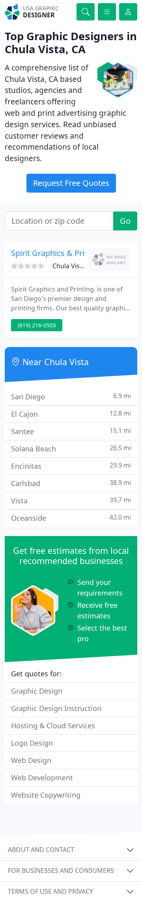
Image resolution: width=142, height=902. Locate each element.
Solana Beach (71, 448)
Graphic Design (36, 691)
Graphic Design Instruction (56, 708)
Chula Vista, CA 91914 (84, 266)
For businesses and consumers (61, 870)
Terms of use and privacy (50, 891)
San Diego (71, 396)
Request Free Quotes (71, 183)
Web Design (31, 760)
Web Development (42, 777)
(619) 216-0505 (37, 325)
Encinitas (71, 466)
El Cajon (71, 414)
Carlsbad (71, 483)
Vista (71, 500)
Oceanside (71, 518)
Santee (71, 431)
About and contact (41, 849)
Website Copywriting (45, 795)
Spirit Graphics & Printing (57, 253)
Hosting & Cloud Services (53, 725)
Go (125, 220)
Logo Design (32, 743)
